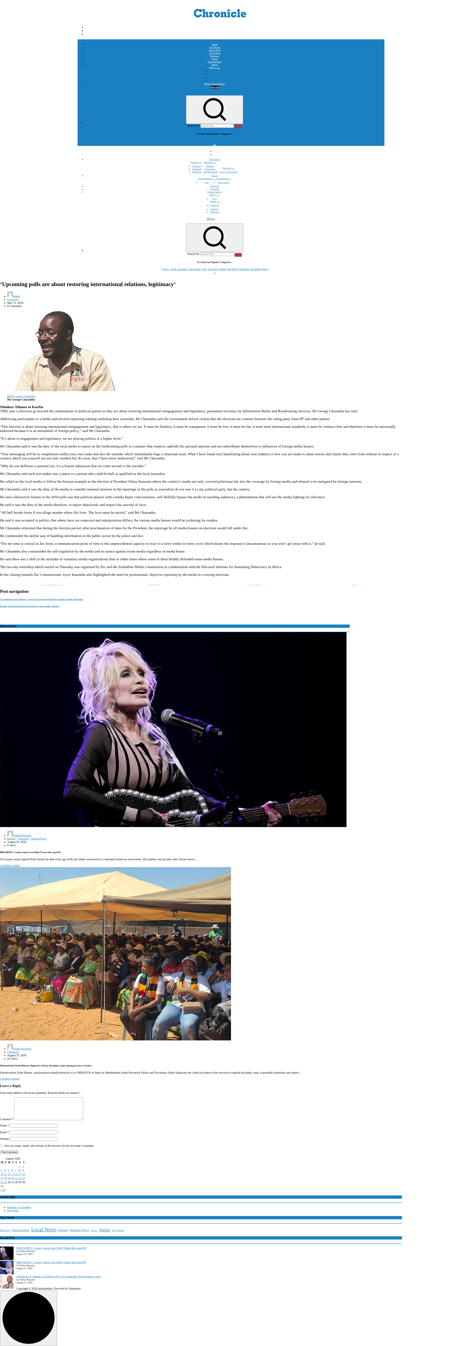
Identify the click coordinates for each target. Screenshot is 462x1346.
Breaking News (259, 140)
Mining (210, 166)
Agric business (178, 140)
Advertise (214, 80)
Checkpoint (222, 178)
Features (196, 169)
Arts (204, 140)
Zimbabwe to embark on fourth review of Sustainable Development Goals (58, 1276)
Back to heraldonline (214, 83)
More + (212, 67)
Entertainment (215, 61)
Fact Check (223, 182)
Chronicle (12, 299)
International (214, 71)
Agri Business (210, 172)
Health (213, 201)
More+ (213, 194)
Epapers (215, 209)
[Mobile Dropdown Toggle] (218, 68)
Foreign (196, 166)
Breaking (244, 140)
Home (214, 44)
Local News (214, 53)
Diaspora (214, 212)
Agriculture (194, 140)
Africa (165, 140)
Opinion (215, 74)
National (227, 168)
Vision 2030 (215, 50)
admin (16, 296)
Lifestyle (214, 205)
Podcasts (214, 77)
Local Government (228, 172)
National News (79, 1230)
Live (214, 198)
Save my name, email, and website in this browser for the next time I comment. (49, 1145)
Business (214, 56)
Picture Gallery (214, 192)
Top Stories (214, 47)
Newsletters (214, 159)
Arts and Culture (217, 140)
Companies (209, 169)
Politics (194, 162)
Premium (214, 189)
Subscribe (215, 87)
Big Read (232, 140)
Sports (215, 59)
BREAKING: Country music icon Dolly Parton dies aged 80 (51, 1248)
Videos (214, 64)
